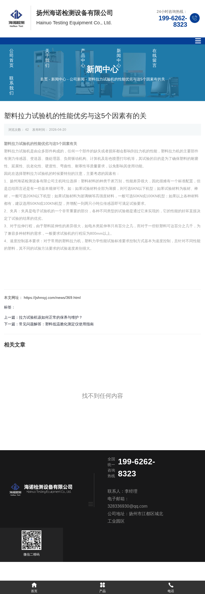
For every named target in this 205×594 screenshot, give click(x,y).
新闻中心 (119, 58)
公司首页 (11, 58)
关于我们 (47, 58)
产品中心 (83, 58)
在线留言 (154, 58)
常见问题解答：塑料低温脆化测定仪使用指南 (56, 324)
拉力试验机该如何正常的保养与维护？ (50, 317)
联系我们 (11, 85)
